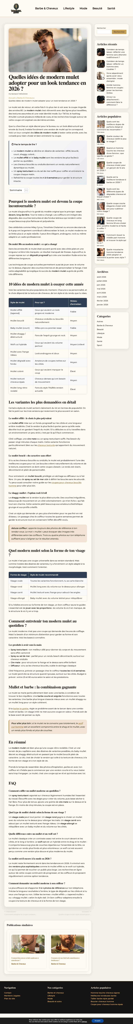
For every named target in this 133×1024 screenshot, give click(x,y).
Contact (7, 993)
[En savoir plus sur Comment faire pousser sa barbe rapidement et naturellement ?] (28, 945)
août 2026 (101, 277)
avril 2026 (101, 293)
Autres (100, 321)
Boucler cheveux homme (102, 1001)
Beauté (97, 8)
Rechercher (101, 28)
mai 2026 (101, 289)
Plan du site (9, 999)
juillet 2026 (102, 281)
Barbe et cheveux (55, 993)
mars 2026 (102, 297)
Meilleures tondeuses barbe (103, 996)
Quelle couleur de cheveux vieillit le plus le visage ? (116, 139)
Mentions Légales (12, 996)
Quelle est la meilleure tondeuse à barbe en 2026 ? (116, 179)
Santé (111, 8)
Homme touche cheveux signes (105, 993)
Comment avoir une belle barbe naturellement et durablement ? (65, 959)
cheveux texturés (46, 445)
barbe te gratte (20, 709)
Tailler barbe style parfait (102, 999)
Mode (83, 8)
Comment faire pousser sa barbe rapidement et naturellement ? (25, 959)
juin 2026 (101, 285)
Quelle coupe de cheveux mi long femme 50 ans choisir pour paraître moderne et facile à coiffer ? (111, 223)
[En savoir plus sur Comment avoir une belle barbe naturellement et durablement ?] (67, 945)
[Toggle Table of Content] (25, 190)
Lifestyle (68, 8)
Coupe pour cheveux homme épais (107, 1004)
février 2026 (102, 301)
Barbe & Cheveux (46, 8)
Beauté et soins (54, 1001)
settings (84, 1022)
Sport (99, 345)
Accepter (97, 1021)
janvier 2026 (102, 305)
